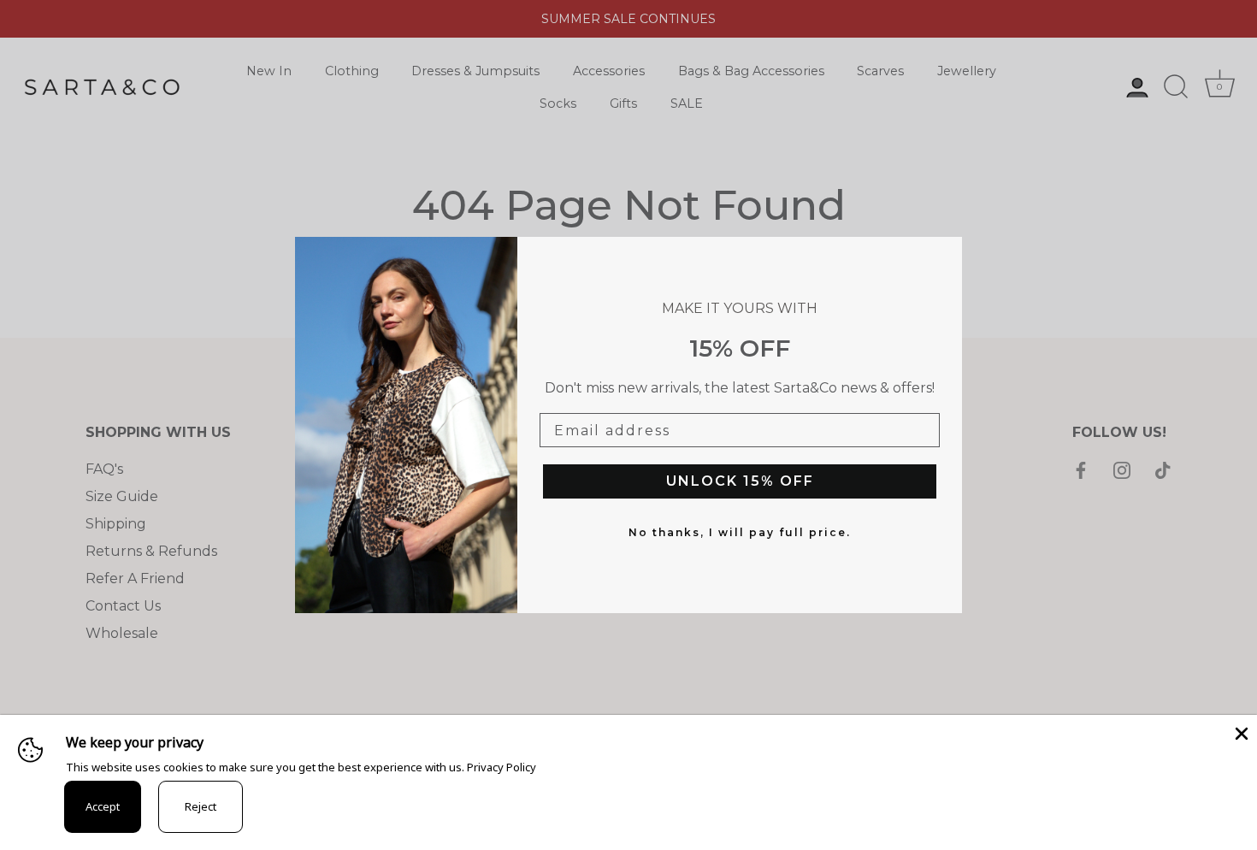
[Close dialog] (944, 254)
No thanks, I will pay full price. (739, 532)
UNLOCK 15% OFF (740, 481)
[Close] (1239, 732)
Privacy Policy (501, 767)
